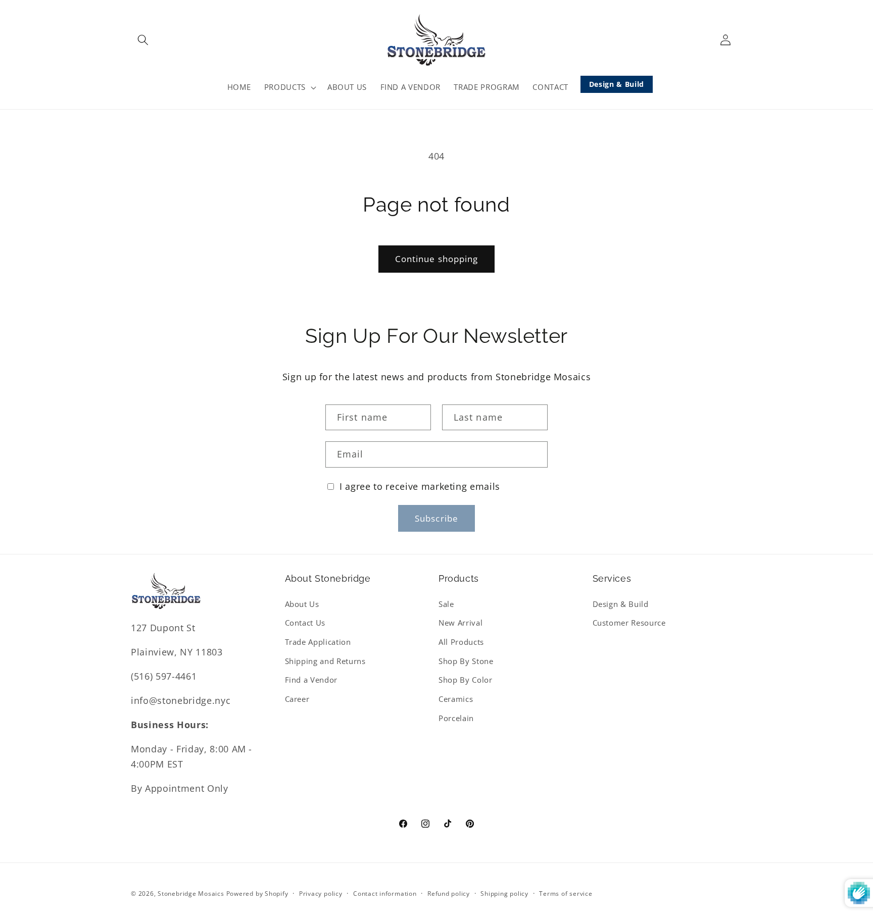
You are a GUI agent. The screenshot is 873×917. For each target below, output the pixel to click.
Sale (446, 604)
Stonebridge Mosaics (191, 893)
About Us (302, 604)
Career (297, 699)
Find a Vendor (311, 680)
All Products (461, 642)
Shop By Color (466, 680)
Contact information (385, 893)
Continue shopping (436, 259)
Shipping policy (504, 893)
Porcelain (456, 717)
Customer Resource (629, 623)
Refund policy (448, 893)
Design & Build (616, 84)
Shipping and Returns (325, 661)
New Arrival (460, 623)
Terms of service (565, 893)
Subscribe (436, 518)
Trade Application (318, 642)
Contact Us (305, 623)
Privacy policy (321, 893)
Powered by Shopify (257, 893)
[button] (143, 40)
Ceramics (456, 699)
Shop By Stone (466, 661)
